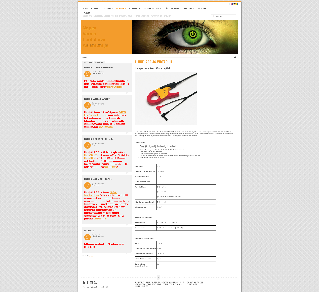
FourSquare (98, 282)
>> (92, 256)
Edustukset (108, 8)
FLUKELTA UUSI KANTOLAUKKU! (97, 98)
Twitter (83, 282)
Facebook (87, 282)
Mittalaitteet (121, 8)
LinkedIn (91, 282)
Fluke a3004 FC (90, 158)
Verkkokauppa (96, 8)
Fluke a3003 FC (90, 155)
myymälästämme (106, 126)
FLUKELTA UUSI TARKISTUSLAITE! (98, 178)
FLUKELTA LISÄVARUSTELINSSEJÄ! (98, 67)
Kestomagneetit (135, 8)
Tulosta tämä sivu (235, 57)
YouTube (95, 282)
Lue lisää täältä (100, 218)
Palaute (87, 13)
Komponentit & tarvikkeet (153, 8)
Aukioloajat (89, 230)
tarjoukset (99, 62)
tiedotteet (87, 62)
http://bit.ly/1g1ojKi (114, 86)
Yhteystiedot (202, 8)
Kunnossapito (189, 8)
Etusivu (85, 8)
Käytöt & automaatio (173, 8)
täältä (107, 166)
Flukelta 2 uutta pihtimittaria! (99, 138)
